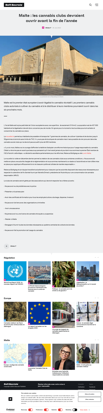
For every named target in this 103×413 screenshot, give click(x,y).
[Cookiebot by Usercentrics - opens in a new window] (10, 410)
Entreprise (81, 389)
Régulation (9, 257)
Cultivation (81, 387)
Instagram (92, 389)
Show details (83, 410)
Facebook (92, 387)
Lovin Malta (87, 153)
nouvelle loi (10, 136)
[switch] (46, 410)
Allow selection (89, 399)
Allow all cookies (89, 394)
